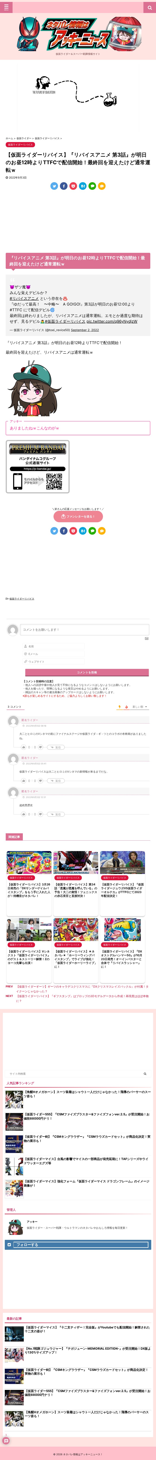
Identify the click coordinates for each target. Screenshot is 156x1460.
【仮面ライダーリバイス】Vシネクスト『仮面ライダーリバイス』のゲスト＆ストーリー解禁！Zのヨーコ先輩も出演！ (29, 957)
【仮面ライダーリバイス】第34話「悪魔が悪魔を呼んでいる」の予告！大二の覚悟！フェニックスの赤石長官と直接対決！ (75, 890)
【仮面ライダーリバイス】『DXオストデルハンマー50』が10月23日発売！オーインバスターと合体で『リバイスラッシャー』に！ (121, 959)
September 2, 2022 (85, 330)
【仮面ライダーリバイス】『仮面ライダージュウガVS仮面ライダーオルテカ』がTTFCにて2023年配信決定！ (122, 890)
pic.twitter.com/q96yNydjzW (112, 321)
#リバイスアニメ (24, 298)
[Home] (78, 47)
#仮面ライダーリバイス (65, 321)
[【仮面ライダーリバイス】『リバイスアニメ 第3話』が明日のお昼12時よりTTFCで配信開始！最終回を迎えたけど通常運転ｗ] (83, 186)
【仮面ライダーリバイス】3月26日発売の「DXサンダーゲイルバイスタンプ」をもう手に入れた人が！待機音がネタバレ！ (29, 890)
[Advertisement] (78, 222)
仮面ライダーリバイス (22, 598)
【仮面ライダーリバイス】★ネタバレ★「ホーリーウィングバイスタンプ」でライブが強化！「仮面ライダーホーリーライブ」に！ (75, 959)
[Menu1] (78, 7)
